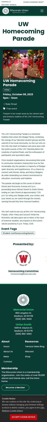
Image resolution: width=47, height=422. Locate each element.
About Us (8, 351)
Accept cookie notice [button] (23, 417)
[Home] (15, 11)
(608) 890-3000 (23, 333)
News (6, 356)
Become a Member (15, 387)
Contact (8, 361)
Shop (27, 356)
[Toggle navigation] (41, 10)
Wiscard (29, 351)
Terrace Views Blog (34, 346)
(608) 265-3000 (23, 319)
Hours (6, 346)
